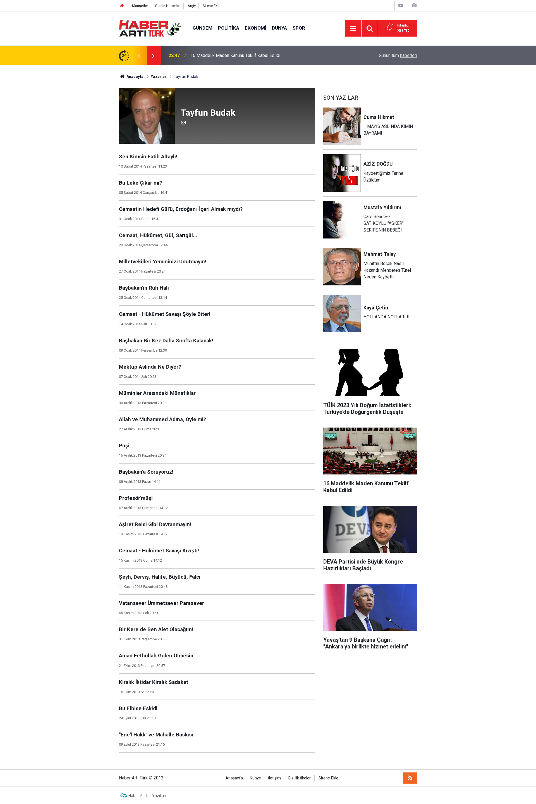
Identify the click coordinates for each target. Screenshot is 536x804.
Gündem (202, 28)
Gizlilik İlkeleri (300, 778)
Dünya (279, 28)
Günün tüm (398, 55)
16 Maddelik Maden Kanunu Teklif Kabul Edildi (235, 55)
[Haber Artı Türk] (150, 27)
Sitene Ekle (211, 6)
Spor (299, 28)
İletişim (274, 778)
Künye (255, 778)
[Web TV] (401, 5)
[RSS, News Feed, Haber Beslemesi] (410, 778)
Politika (228, 28)
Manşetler (140, 6)
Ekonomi (255, 28)
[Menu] (353, 28)
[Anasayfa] (122, 6)
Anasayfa (234, 778)
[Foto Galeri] (414, 5)
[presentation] (139, 55)
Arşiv (192, 6)
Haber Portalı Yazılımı (147, 795)
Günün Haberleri (168, 6)
